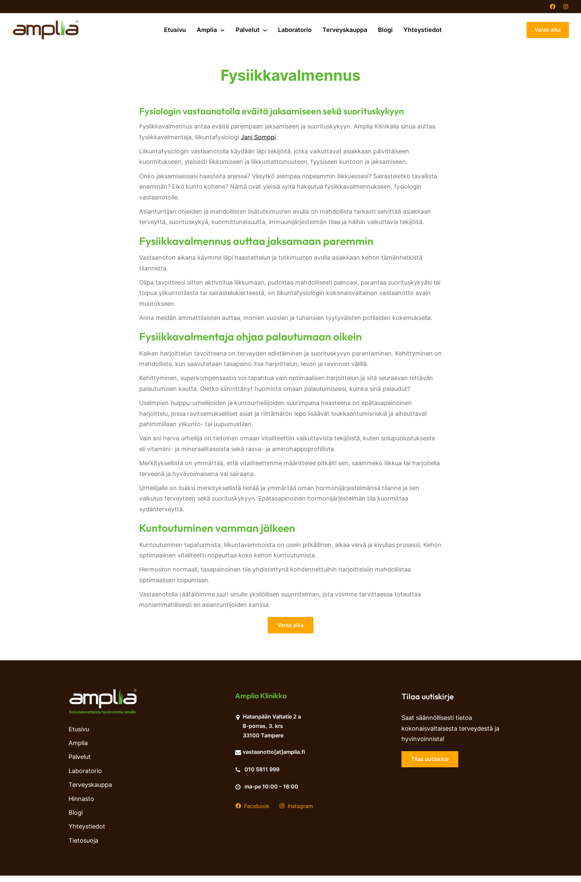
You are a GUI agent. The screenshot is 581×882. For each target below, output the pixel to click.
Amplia (78, 742)
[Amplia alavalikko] (222, 30)
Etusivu (175, 29)
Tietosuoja (83, 840)
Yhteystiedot (87, 826)
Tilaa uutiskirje (430, 759)
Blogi (76, 812)
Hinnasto (81, 798)
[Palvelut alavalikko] (265, 30)
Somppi (265, 137)
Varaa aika (548, 29)
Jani (247, 137)
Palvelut (80, 756)
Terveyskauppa (90, 784)
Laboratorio (85, 770)
